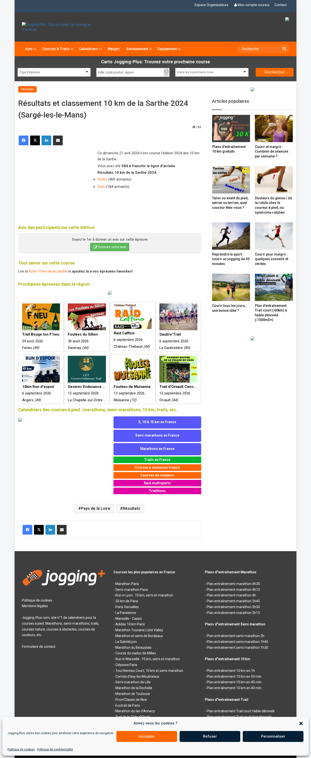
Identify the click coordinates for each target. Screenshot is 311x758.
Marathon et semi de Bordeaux (139, 636)
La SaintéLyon (126, 642)
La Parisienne (125, 613)
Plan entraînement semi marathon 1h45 (237, 642)
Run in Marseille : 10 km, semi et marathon (147, 659)
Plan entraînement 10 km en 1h (231, 671)
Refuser (210, 736)
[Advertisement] (54, 181)
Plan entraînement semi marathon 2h (235, 636)
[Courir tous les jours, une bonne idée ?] (231, 287)
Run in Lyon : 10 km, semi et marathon (144, 595)
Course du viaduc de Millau (135, 653)
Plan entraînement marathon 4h (231, 595)
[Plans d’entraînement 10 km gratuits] (231, 128)
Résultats (27, 89)
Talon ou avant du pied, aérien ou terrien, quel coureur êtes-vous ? (230, 203)
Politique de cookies (21, 749)
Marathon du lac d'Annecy (135, 711)
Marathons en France (157, 449)
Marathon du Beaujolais (133, 647)
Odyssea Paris (126, 665)
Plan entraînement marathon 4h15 (233, 590)
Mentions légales (35, 606)
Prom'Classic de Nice (131, 700)
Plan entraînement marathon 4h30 (233, 584)
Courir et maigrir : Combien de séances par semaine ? (271, 151)
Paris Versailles (127, 607)
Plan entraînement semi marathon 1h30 (237, 647)
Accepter (147, 736)
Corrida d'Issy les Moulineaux (137, 676)
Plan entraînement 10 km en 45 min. (234, 682)
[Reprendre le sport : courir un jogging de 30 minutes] (231, 235)
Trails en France (157, 460)
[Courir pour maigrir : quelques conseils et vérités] (274, 235)
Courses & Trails (55, 49)
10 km (102, 179)
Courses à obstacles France (157, 467)
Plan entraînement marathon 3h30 (233, 607)
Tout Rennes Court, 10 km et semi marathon (149, 671)
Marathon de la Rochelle (133, 688)
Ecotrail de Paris (127, 705)
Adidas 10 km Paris (130, 624)
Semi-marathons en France (157, 435)
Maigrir (114, 49)
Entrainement (137, 49)
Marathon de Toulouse (132, 694)
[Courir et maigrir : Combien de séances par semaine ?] (274, 128)
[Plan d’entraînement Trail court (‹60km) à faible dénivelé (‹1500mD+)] (274, 287)
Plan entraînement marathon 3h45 (233, 601)
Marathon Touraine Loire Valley (139, 630)
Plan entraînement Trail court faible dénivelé (241, 711)
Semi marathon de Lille (133, 682)
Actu (29, 49)
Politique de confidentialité (55, 749)
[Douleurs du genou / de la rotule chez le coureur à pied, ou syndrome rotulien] (274, 179)
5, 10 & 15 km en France (157, 422)
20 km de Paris (126, 601)
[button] (301, 723)
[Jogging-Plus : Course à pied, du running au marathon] (64, 27)
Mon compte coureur (254, 5)
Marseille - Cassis (128, 619)
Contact (281, 5)
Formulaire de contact (38, 646)
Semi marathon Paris (131, 590)
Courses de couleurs (157, 475)
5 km (101, 186)
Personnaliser (273, 736)
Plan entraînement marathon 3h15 (233, 613)
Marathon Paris (127, 584)
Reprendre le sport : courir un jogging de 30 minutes (231, 259)
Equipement (167, 49)
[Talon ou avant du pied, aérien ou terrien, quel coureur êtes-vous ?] (231, 179)
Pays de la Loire (95, 508)
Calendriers (88, 49)
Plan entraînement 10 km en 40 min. (234, 688)
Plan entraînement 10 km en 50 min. (234, 676)
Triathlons (157, 491)
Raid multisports (157, 483)
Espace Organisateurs (211, 5)
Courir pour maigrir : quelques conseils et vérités (271, 259)
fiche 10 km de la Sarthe (48, 271)
